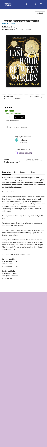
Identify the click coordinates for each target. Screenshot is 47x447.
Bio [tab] (15, 172)
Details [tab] (22, 172)
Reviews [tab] (32, 172)
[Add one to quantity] (12, 117)
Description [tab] (6, 172)
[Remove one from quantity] (6, 117)
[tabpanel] (23, 231)
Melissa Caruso (8, 23)
